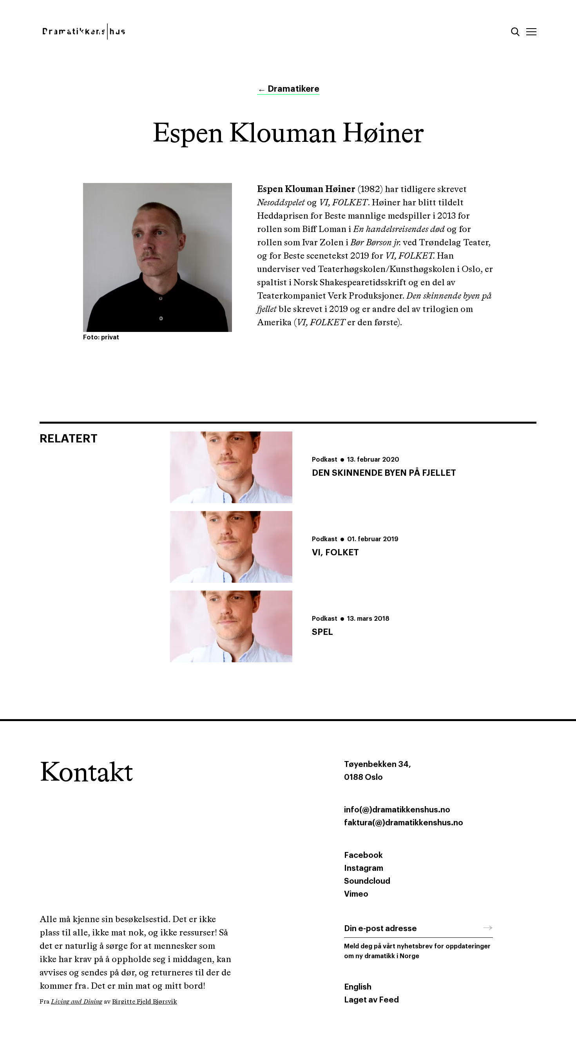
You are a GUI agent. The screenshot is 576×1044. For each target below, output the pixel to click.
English (357, 987)
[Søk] (515, 31)
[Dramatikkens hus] (157, 32)
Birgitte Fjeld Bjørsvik (144, 1002)
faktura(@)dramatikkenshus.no (403, 823)
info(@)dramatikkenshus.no (397, 810)
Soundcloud (367, 881)
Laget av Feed (371, 1000)
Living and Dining (76, 1002)
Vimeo (356, 894)
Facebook (363, 855)
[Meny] (531, 31)
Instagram (363, 868)
